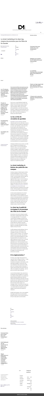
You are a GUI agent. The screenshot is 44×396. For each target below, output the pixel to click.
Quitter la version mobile (22, 394)
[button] (41, 32)
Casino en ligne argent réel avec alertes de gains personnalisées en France (36, 86)
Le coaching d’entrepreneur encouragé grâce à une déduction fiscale (36, 72)
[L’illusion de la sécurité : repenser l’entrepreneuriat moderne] (36, 92)
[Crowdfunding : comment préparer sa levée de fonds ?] (5, 117)
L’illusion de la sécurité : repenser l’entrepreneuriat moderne (36, 98)
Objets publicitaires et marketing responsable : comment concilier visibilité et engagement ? (4, 358)
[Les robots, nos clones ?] (5, 128)
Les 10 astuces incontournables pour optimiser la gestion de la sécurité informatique (5, 93)
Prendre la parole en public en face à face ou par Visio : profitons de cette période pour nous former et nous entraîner (5, 108)
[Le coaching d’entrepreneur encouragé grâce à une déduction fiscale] (36, 66)
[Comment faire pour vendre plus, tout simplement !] (36, 42)
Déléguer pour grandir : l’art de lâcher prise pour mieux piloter (36, 60)
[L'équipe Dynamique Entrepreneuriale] (4, 143)
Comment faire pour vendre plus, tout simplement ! (4, 335)
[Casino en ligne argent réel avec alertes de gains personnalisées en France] (36, 79)
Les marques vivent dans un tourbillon (17, 322)
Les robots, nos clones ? (4, 132)
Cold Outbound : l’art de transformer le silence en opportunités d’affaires (5, 346)
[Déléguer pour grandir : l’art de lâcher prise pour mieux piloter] (36, 54)
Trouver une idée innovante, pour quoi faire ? (18, 324)
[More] (22, 55)
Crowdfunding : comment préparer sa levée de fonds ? (5, 122)
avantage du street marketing (16, 121)
